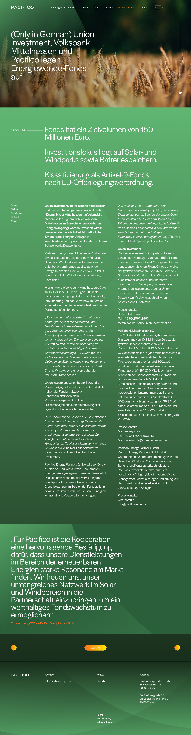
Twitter (15, 209)
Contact (144, 7)
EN (156, 7)
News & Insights (126, 7)
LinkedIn (15, 217)
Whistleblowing (105, 722)
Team (96, 7)
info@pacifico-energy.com (58, 681)
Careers (109, 7)
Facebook (16, 213)
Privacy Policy (104, 718)
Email (14, 221)
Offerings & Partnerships (63, 7)
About (85, 7)
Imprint (100, 714)
